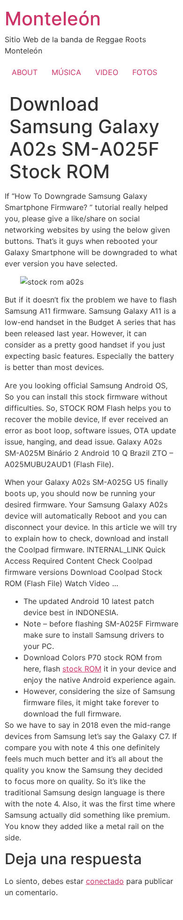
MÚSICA (66, 72)
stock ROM (81, 668)
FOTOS (144, 72)
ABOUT (25, 72)
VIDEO (106, 72)
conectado (105, 881)
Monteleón (53, 18)
